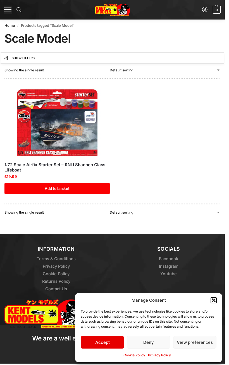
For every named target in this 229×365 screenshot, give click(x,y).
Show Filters (23, 58)
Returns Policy (56, 281)
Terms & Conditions (56, 258)
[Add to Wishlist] (98, 94)
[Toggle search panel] (19, 10)
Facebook (168, 258)
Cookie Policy (134, 355)
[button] (213, 300)
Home (9, 25)
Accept (102, 342)
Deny (148, 342)
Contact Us (56, 288)
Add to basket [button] (57, 188)
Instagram (168, 266)
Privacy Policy (159, 355)
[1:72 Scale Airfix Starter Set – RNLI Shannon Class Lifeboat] (57, 123)
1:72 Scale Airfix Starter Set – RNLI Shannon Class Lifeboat (54, 167)
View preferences (195, 342)
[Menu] (8, 10)
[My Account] (204, 10)
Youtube (168, 273)
